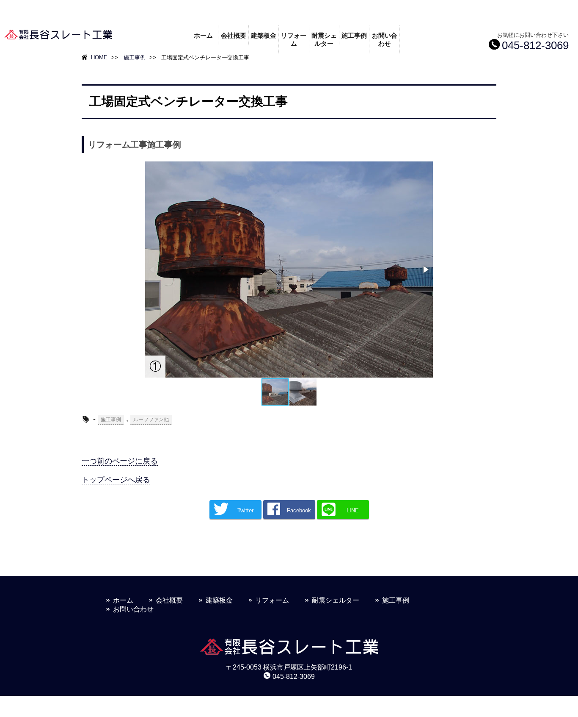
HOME (98, 57)
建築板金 (263, 35)
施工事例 (354, 35)
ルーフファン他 (151, 419)
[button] (425, 269)
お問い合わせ (384, 39)
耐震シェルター (324, 39)
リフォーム (293, 39)
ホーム (203, 35)
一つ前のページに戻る (120, 461)
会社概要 (233, 35)
